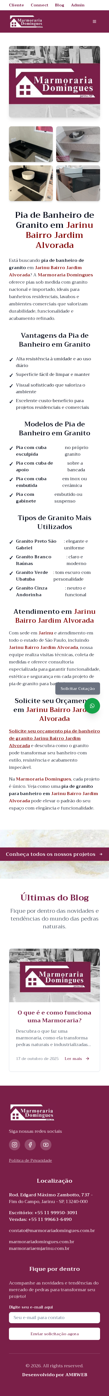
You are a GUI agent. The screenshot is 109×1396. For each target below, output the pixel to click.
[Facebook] (30, 1144)
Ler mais (73, 1058)
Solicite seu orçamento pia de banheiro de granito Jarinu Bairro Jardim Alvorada (54, 738)
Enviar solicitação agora (54, 1333)
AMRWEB (76, 1375)
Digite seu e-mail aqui (31, 1307)
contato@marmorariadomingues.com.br (52, 1231)
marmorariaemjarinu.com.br (39, 1248)
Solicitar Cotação (78, 688)
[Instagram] (14, 1144)
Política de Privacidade (30, 1160)
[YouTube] (45, 1144)
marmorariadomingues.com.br (41, 1242)
